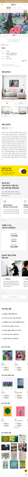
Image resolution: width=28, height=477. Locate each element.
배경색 (21, 103)
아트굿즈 (19, 7)
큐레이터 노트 (5, 128)
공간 (7, 103)
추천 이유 (11, 128)
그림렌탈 (8, 7)
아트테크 (14, 7)
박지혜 (7, 51)
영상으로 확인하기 (13, 297)
